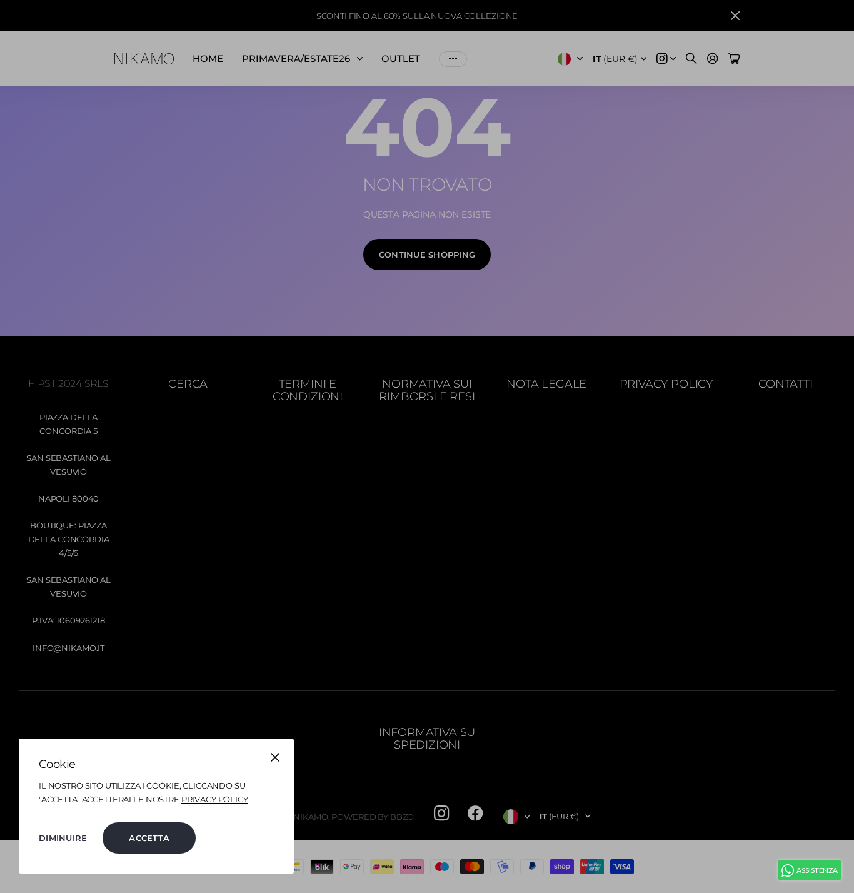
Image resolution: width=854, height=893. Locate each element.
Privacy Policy (214, 799)
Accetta (149, 838)
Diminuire (63, 838)
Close (275, 757)
